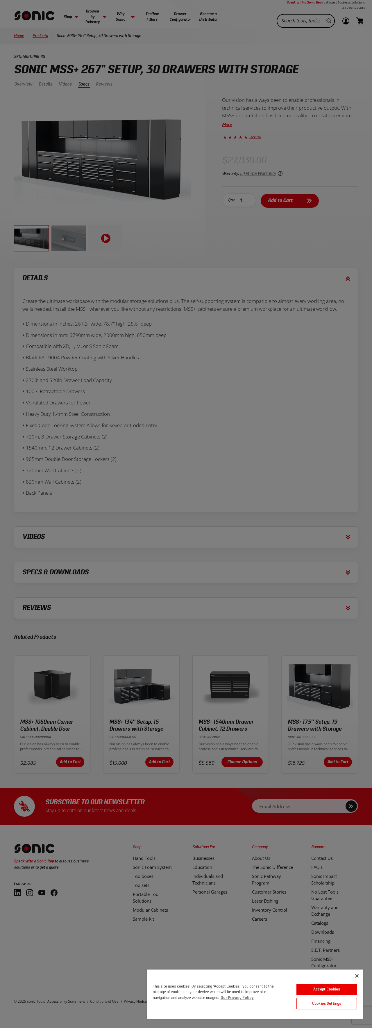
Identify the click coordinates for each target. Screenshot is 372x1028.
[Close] (357, 976)
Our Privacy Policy (237, 998)
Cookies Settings (326, 1004)
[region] (255, 994)
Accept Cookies (326, 989)
